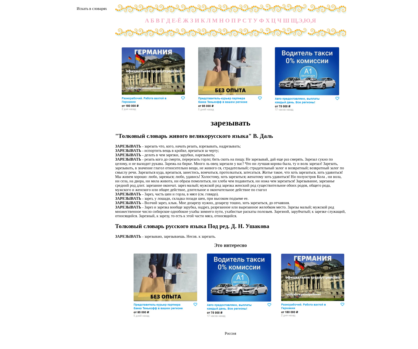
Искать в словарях (92, 9)
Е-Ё (176, 20)
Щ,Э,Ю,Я (303, 20)
